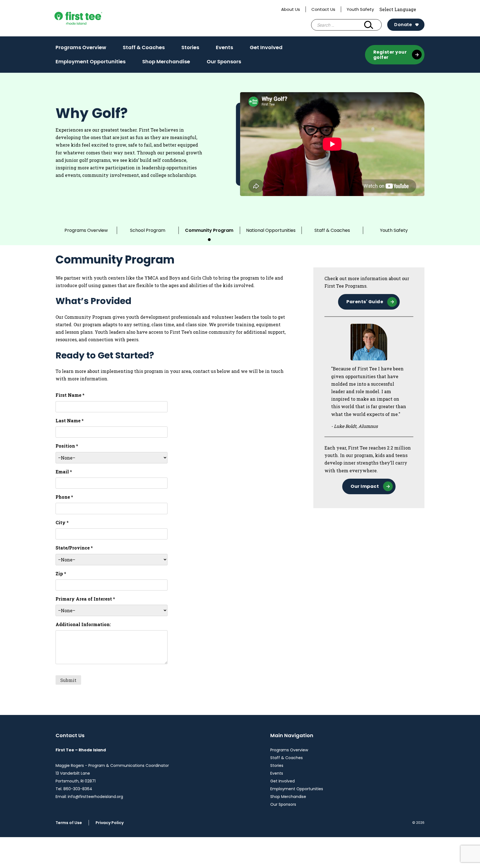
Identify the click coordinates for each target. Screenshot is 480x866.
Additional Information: (83, 624)
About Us (290, 9)
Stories (190, 47)
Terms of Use (69, 822)
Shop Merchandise (166, 61)
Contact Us (323, 9)
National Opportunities (271, 230)
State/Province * (74, 548)
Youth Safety (360, 9)
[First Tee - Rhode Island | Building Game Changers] (90, 18)
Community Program (209, 230)
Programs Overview (81, 47)
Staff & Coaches (144, 47)
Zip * (61, 573)
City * (62, 522)
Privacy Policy (110, 822)
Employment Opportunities (91, 61)
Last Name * (70, 420)
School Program (147, 230)
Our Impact (365, 486)
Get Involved (266, 47)
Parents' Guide (364, 301)
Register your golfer (390, 55)
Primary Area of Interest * (85, 599)
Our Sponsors (224, 61)
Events (224, 47)
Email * (64, 472)
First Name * (70, 395)
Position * (67, 446)
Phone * (64, 497)
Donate (403, 24)
